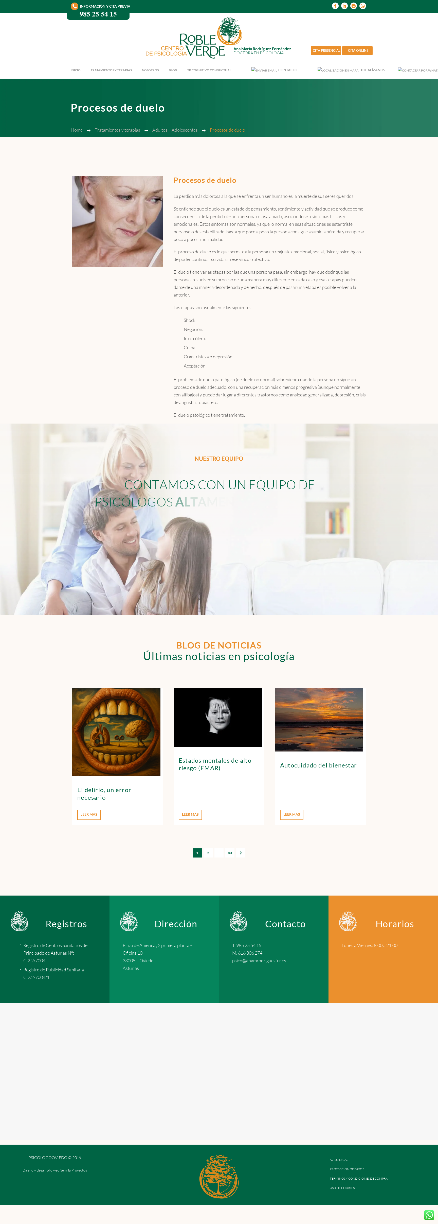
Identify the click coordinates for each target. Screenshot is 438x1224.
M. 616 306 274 (247, 953)
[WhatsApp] (362, 6)
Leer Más (89, 814)
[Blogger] (353, 6)
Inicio (76, 70)
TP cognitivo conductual (209, 70)
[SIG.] (240, 853)
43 (230, 853)
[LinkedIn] (344, 6)
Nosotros (150, 70)
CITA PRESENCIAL (326, 50)
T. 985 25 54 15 (246, 945)
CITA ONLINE (358, 50)
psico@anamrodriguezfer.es (259, 960)
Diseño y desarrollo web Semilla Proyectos (55, 1170)
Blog (173, 70)
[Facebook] (335, 6)
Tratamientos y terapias (111, 70)
